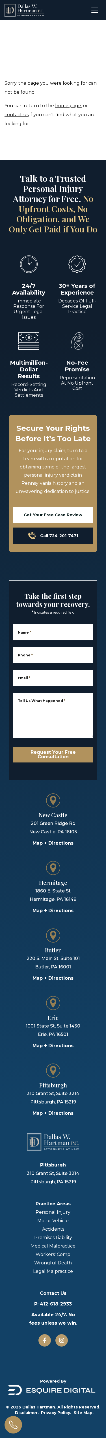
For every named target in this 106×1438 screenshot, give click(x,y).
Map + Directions (53, 843)
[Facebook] (44, 1340)
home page (68, 105)
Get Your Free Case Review (53, 514)
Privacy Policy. (56, 1412)
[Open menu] (94, 10)
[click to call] (13, 1424)
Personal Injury (53, 1212)
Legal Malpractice (53, 1271)
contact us (17, 114)
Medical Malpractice (53, 1246)
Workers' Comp (53, 1254)
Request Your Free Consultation (53, 754)
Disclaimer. (27, 1412)
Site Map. (83, 1412)
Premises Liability (53, 1237)
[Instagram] (61, 1340)
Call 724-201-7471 (59, 535)
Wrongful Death (53, 1263)
